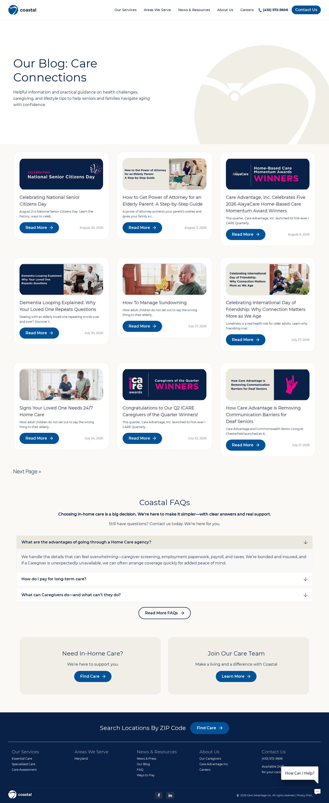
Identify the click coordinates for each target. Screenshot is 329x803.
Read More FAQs (161, 613)
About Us (225, 10)
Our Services (126, 10)
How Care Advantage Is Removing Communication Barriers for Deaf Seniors (263, 414)
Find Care (89, 676)
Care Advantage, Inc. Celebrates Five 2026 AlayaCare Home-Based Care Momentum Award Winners (265, 204)
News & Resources (194, 10)
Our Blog (143, 764)
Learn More (233, 676)
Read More (36, 227)
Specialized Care (23, 764)
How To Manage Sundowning (155, 302)
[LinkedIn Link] (170, 795)
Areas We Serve (157, 10)
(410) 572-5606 (275, 10)
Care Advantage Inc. (214, 764)
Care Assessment (24, 769)
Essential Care (22, 758)
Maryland (81, 758)
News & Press (146, 758)
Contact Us (306, 9)
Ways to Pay (146, 775)
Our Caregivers (210, 758)
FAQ (140, 769)
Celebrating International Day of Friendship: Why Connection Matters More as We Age (265, 309)
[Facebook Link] (159, 795)
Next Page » (27, 471)
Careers (247, 10)
